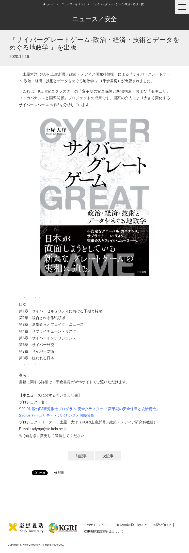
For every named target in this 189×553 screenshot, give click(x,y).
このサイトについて (97, 525)
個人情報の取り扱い (129, 525)
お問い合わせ (162, 525)
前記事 (81, 456)
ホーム (50, 4)
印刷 (61, 472)
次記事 (107, 456)
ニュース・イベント (74, 4)
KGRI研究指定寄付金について (104, 531)
